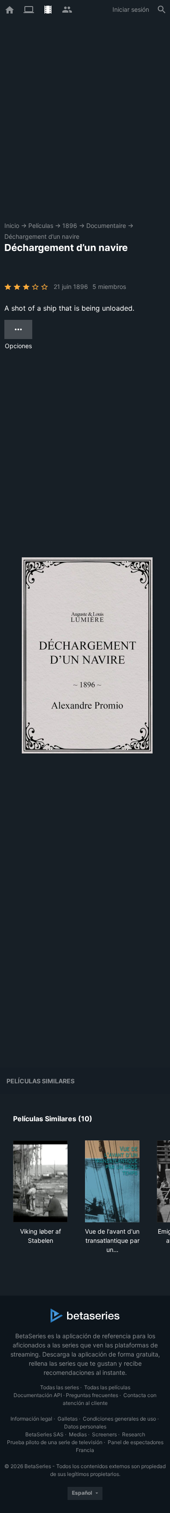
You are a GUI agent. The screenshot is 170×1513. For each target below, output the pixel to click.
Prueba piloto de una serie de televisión (54, 1442)
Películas (40, 225)
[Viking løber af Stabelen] (40, 1181)
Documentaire (106, 225)
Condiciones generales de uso (119, 1418)
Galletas (68, 1418)
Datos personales (85, 1426)
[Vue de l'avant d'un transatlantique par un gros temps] (112, 1181)
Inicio (11, 225)
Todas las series (59, 1387)
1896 (69, 225)
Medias (78, 1434)
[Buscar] (161, 9)
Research (133, 1434)
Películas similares (41, 1081)
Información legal (31, 1418)
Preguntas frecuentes (92, 1395)
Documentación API (38, 1395)
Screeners (104, 1434)
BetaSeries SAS (44, 1434)
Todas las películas (107, 1387)
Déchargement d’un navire (41, 236)
